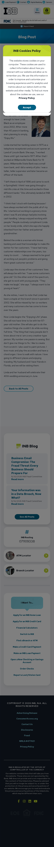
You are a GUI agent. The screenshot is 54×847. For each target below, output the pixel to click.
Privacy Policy (27, 98)
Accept (27, 107)
